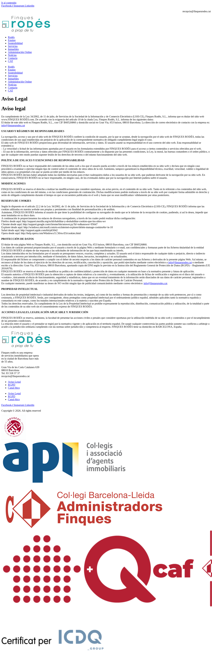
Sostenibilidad (15, 43)
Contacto (12, 58)
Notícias (12, 55)
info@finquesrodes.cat (13, 125)
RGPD (11, 384)
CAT (10, 61)
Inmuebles (13, 49)
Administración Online (20, 52)
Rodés (11, 37)
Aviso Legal (14, 381)
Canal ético (14, 387)
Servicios (13, 46)
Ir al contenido (8, 2)
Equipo (12, 40)
